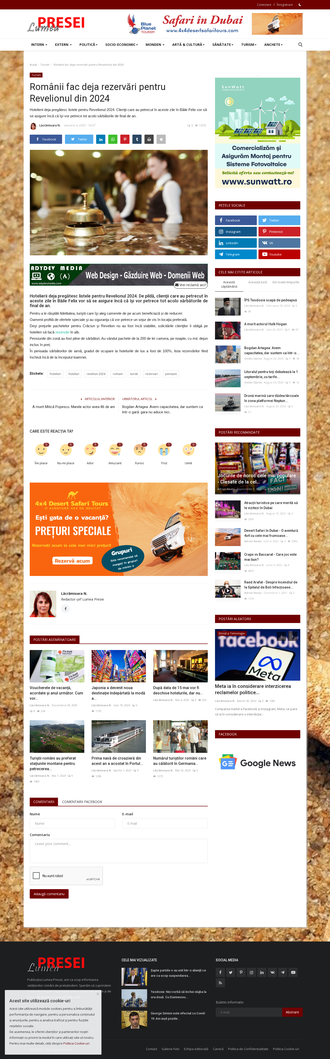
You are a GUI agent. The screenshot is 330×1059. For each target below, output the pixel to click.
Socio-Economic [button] (120, 44)
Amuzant (115, 463)
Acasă (33, 64)
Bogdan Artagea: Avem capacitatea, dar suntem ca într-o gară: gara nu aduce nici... (162, 409)
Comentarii (43, 801)
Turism (45, 64)
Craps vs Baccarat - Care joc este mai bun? (270, 557)
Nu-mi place (65, 463)
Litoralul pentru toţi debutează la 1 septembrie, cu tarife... (271, 374)
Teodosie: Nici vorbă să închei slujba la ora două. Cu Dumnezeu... (178, 994)
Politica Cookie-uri (286, 1049)
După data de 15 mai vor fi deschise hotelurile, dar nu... (178, 690)
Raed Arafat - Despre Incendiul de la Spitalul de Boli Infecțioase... (270, 584)
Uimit (188, 463)
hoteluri (74, 374)
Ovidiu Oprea (253, 358)
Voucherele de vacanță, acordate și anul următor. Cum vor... (56, 693)
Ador (90, 463)
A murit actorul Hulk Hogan (265, 324)
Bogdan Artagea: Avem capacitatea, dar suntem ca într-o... (271, 350)
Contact (151, 1049)
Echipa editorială (196, 1049)
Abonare (292, 1012)
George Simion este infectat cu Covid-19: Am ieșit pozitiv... (178, 1015)
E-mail (127, 814)
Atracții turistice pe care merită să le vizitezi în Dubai (271, 505)
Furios (139, 463)
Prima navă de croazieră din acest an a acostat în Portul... (117, 761)
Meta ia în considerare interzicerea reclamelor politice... (253, 689)
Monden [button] (154, 44)
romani (118, 374)
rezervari (151, 374)
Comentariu (40, 834)
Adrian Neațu (226, 489)
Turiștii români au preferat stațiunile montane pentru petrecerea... (53, 763)
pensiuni (171, 374)
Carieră (218, 1049)
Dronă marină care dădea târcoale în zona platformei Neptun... (271, 398)
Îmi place (41, 463)
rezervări (62, 332)
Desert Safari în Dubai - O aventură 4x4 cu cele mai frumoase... (271, 533)
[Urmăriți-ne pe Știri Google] (257, 761)
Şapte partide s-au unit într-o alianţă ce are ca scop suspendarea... (178, 973)
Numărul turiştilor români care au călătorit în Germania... (179, 761)
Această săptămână (229, 284)
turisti (134, 374)
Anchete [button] (272, 44)
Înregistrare (285, 5)
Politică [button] (87, 44)
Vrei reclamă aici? (192, 285)
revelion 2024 (96, 374)
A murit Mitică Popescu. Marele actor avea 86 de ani (73, 407)
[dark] (300, 4)
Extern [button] (62, 44)
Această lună (257, 282)
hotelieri (55, 374)
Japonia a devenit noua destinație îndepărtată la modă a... (118, 693)
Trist (164, 463)
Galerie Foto (170, 1049)
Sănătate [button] (221, 44)
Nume (35, 814)
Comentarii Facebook (82, 801)
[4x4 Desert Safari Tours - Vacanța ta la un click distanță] (215, 24)
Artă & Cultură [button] (187, 44)
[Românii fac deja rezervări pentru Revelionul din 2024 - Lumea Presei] (56, 24)
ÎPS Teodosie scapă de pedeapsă (270, 300)
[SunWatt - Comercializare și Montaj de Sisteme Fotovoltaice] (257, 133)
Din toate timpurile (286, 282)
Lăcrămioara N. (49, 125)
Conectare (264, 5)
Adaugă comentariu (49, 894)
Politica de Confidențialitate (248, 1049)
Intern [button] (38, 44)
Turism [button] (247, 44)
